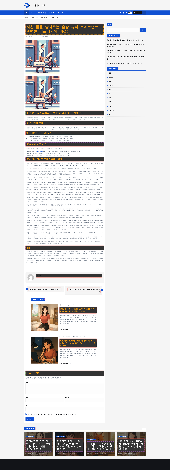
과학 (110, 102)
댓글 (27, 382)
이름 (27, 397)
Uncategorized (34, 36)
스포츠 (111, 77)
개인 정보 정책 (42, 13)
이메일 (67, 397)
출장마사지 (40, 151)
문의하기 (51, 13)
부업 (110, 93)
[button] (143, 429)
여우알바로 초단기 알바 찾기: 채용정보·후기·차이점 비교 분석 (124, 63)
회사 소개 (60, 13)
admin (28, 36)
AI (109, 114)
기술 (110, 106)
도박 (110, 81)
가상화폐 (111, 110)
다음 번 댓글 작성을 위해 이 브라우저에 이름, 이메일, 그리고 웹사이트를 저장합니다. (52, 414)
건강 (110, 73)
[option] (38, 444)
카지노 (111, 85)
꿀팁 (110, 89)
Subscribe (137, 13)
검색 (109, 24)
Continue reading (65, 329)
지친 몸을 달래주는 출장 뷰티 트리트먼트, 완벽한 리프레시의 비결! (43, 17)
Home (32, 13)
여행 (110, 98)
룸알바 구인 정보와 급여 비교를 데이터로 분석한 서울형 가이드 (125, 40)
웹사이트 (28, 405)
